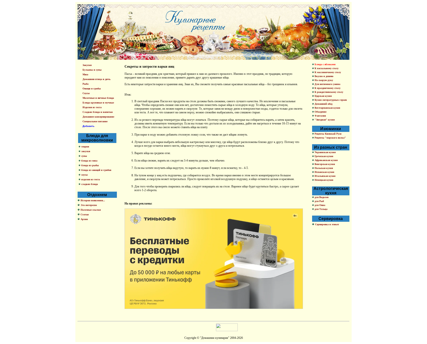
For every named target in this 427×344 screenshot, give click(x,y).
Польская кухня (323, 168)
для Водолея (321, 197)
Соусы (86, 93)
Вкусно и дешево (323, 76)
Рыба (85, 83)
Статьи (85, 214)
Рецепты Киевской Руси (328, 133)
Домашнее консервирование (98, 116)
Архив (84, 219)
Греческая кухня (323, 156)
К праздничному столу (327, 88)
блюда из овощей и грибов (96, 170)
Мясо (85, 74)
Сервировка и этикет (327, 224)
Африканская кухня (326, 160)
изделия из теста (90, 179)
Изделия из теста (92, 107)
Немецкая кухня (323, 180)
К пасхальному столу (326, 68)
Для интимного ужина (327, 84)
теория (85, 146)
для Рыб (319, 201)
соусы (84, 174)
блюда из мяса (89, 160)
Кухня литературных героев (330, 100)
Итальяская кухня (324, 176)
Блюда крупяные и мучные (98, 102)
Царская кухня (323, 96)
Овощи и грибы (92, 88)
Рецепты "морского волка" (330, 137)
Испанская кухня (324, 172)
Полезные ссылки (91, 209)
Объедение (320, 111)
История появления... (93, 200)
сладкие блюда (89, 184)
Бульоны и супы (92, 69)
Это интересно (89, 205)
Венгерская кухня (324, 164)
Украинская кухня (325, 152)
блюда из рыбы (90, 165)
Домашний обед (323, 103)
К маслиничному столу (327, 72)
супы (84, 156)
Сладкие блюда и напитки (98, 112)
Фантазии (320, 115)
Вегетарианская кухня (327, 107)
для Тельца (320, 209)
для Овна (319, 205)
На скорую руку (323, 80)
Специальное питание (95, 121)
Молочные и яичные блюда (98, 98)
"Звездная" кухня (324, 119)
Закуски (87, 65)
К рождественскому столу (328, 92)
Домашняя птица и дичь (96, 79)
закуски (85, 151)
